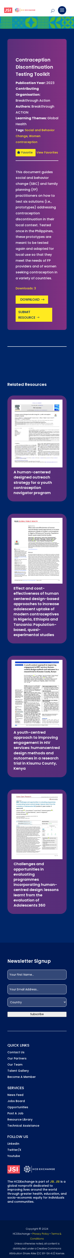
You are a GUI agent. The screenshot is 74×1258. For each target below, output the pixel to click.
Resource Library (19, 1120)
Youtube (13, 1156)
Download (29, 299)
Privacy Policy (40, 1233)
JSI (52, 1182)
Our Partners (17, 1058)
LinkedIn (13, 1144)
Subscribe (37, 1014)
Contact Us (15, 1052)
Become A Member (21, 1077)
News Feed (15, 1095)
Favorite (27, 153)
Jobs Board (16, 1101)
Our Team (14, 1065)
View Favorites (47, 152)
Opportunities (17, 1107)
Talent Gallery (18, 1071)
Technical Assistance (23, 1126)
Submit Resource (26, 315)
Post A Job (15, 1113)
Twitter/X (14, 1150)
